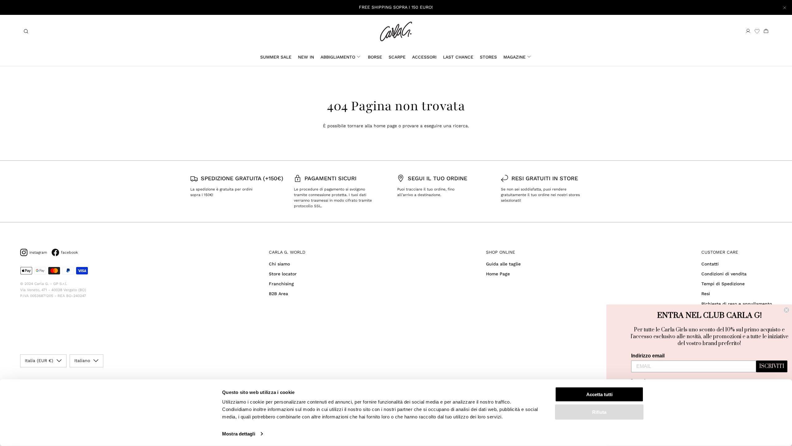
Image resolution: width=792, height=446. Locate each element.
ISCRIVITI (771, 366)
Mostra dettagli (238, 433)
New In (306, 57)
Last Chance (458, 57)
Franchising (281, 283)
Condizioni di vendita (724, 273)
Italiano (82, 360)
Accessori (424, 57)
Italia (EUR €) (39, 360)
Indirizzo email (648, 355)
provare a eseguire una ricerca (435, 125)
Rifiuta (599, 411)
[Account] (748, 31)
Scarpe (397, 57)
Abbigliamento (338, 57)
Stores (488, 57)
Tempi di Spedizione (723, 283)
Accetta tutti (599, 394)
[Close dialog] (786, 310)
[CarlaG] (396, 31)
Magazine (514, 57)
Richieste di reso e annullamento (736, 303)
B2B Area (278, 293)
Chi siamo (279, 263)
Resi (705, 293)
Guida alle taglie (503, 263)
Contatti (710, 263)
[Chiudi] (784, 7)
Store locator (283, 273)
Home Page (498, 273)
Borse (375, 57)
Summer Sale (275, 57)
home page (385, 125)
